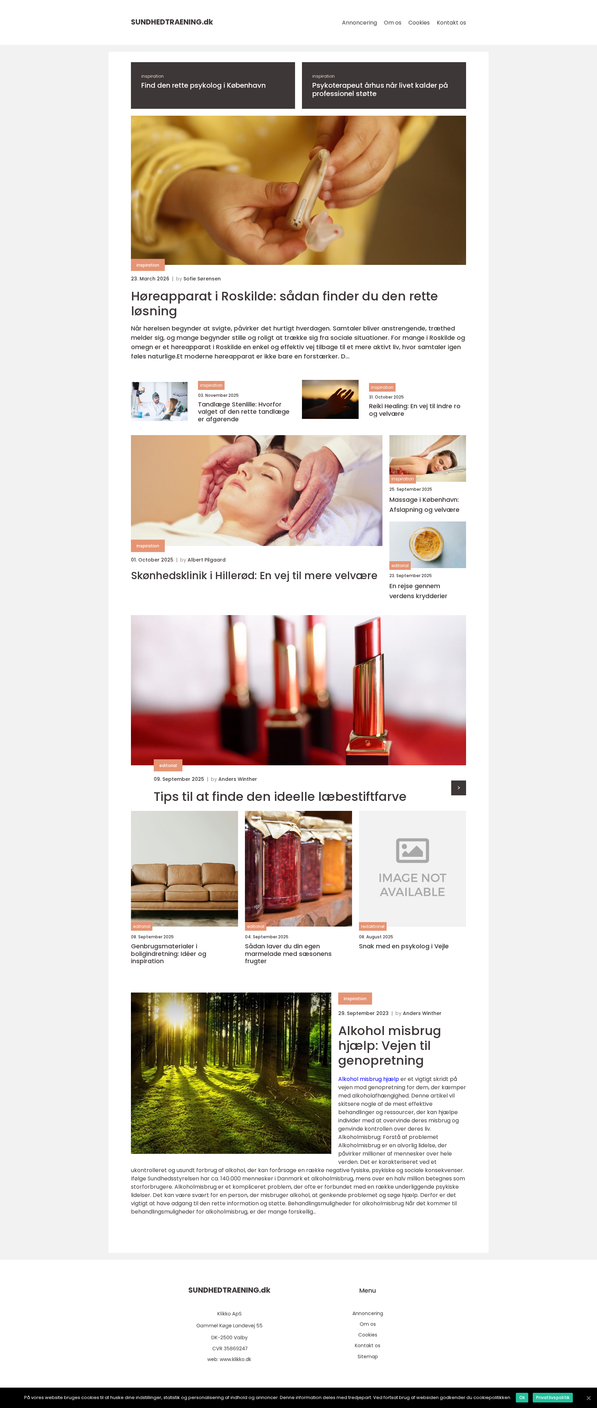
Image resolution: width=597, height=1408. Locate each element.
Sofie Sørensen (202, 278)
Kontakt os (451, 23)
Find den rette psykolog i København (203, 85)
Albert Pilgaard (207, 559)
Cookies (419, 23)
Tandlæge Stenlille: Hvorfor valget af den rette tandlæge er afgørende (244, 412)
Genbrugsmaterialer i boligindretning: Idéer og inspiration (168, 953)
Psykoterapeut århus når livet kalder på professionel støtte (380, 89)
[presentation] (458, 787)
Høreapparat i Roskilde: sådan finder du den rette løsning (284, 303)
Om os (392, 23)
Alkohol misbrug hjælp (368, 1079)
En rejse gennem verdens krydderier (418, 591)
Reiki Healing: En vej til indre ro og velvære (415, 409)
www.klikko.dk (235, 1359)
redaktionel (373, 926)
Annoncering (359, 23)
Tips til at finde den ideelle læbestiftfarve (280, 796)
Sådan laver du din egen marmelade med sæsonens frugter (288, 953)
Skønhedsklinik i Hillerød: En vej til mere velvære (254, 575)
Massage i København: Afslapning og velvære (424, 504)
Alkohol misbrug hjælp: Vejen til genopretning (389, 1045)
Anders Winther (237, 779)
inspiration (152, 76)
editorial (400, 565)
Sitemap (368, 1356)
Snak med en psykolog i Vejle (404, 946)
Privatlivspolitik (552, 1397)
